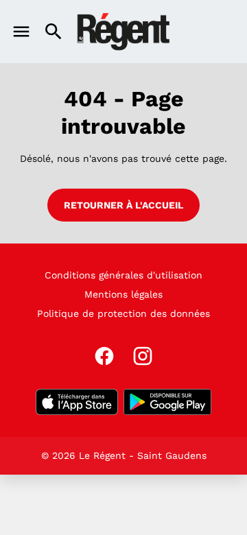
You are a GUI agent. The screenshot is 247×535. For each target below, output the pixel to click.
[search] (53, 32)
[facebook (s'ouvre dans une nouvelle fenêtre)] (104, 356)
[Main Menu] (21, 31)
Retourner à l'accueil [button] (123, 205)
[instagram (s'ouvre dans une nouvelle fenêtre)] (143, 356)
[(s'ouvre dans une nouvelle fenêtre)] (77, 402)
